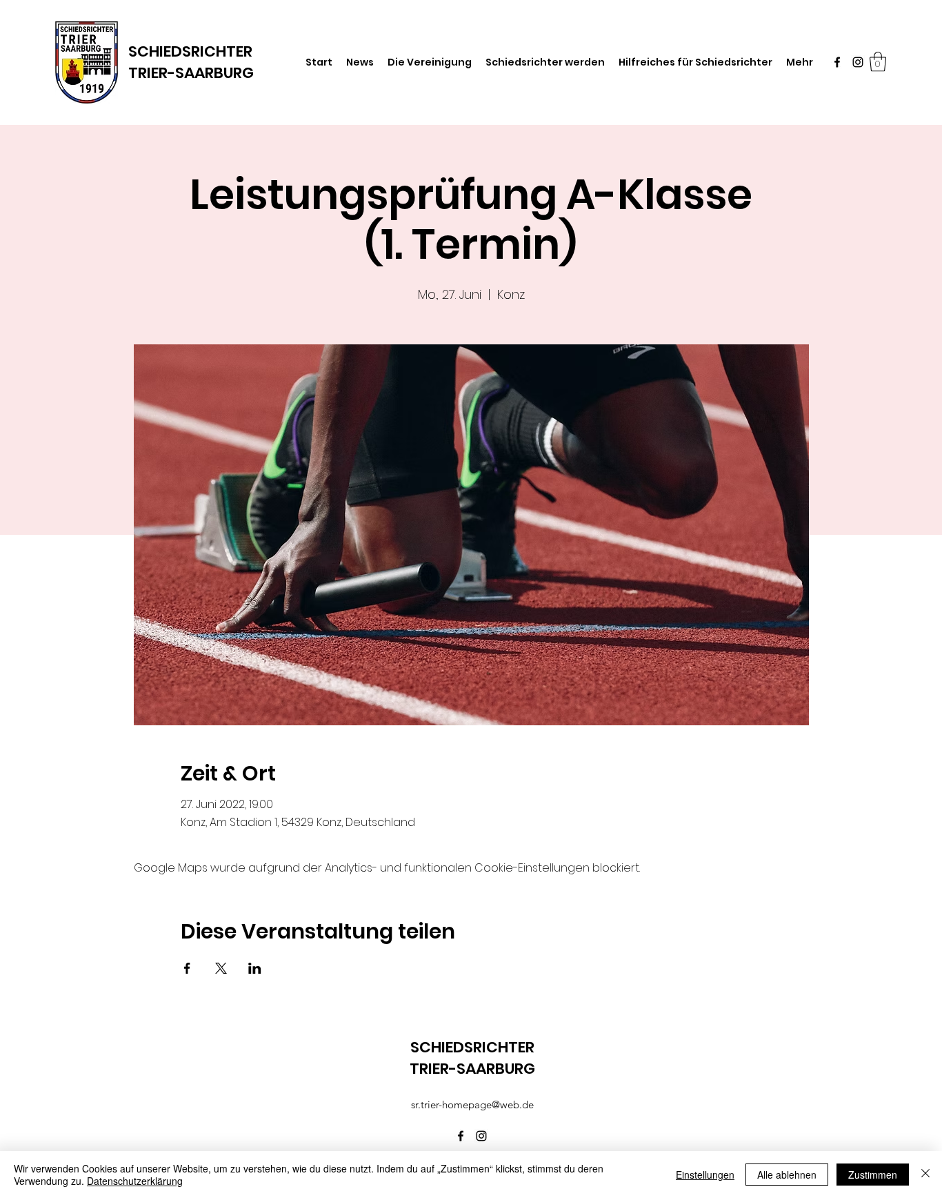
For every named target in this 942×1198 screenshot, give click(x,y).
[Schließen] (925, 1174)
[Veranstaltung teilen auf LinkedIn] (254, 968)
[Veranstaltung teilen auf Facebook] (187, 968)
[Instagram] (858, 62)
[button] (878, 62)
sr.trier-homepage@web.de (472, 1104)
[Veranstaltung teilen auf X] (221, 968)
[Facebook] (837, 62)
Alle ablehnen (786, 1174)
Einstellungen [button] (705, 1174)
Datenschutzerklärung (135, 1181)
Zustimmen (872, 1174)
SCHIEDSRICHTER (190, 51)
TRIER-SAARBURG (191, 73)
